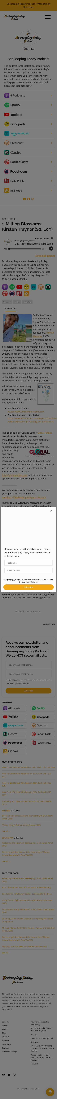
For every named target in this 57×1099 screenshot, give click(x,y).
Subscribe (28, 587)
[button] (51, 510)
